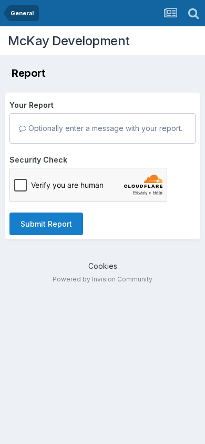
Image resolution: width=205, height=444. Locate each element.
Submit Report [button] (46, 223)
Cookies (102, 265)
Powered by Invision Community (102, 279)
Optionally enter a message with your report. (104, 128)
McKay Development (69, 40)
